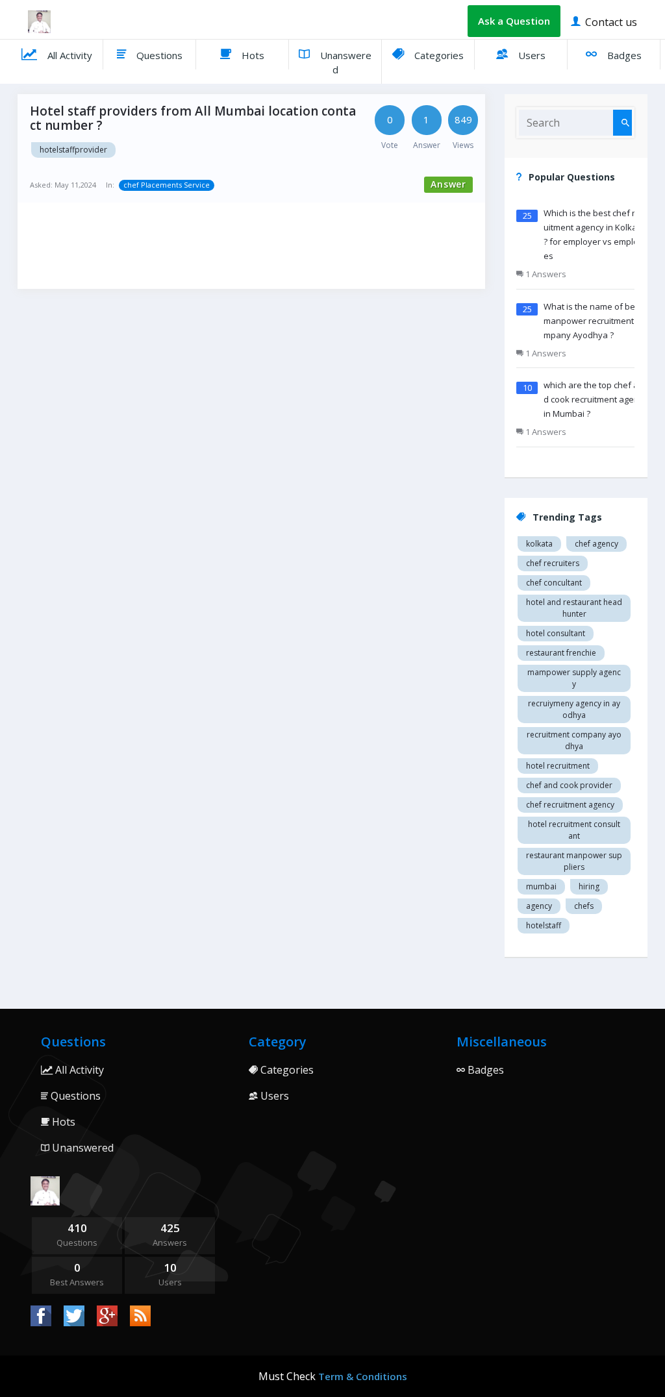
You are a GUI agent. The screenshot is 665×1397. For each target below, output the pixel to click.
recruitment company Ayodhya (574, 740)
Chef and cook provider (569, 785)
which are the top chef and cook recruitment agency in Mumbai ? (595, 399)
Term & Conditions (362, 1376)
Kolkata (539, 543)
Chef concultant (554, 582)
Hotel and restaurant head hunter (574, 608)
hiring (589, 886)
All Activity (68, 55)
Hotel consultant (555, 633)
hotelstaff (543, 925)
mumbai (541, 886)
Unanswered (344, 62)
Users (531, 55)
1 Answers (544, 274)
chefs (584, 905)
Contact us (610, 22)
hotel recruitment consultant (574, 830)
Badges (623, 55)
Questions (158, 55)
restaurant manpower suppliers (574, 861)
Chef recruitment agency (570, 804)
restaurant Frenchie (561, 652)
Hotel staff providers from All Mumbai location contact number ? (193, 118)
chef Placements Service (166, 185)
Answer (448, 184)
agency (539, 905)
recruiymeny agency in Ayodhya (574, 709)
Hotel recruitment (558, 765)
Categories (438, 55)
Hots (251, 55)
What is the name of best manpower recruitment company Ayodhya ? (594, 321)
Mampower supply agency (574, 678)
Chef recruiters (552, 563)
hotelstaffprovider (73, 149)
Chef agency (596, 543)
